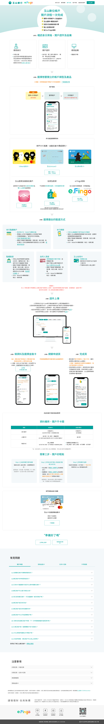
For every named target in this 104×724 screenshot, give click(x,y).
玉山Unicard (51, 166)
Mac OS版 (50, 265)
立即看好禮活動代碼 (23, 369)
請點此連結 (30, 644)
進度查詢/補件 (81, 2)
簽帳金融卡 (15, 683)
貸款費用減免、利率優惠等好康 (54, 186)
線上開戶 (91, 2)
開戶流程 (69, 2)
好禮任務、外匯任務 (18, 667)
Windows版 (56, 265)
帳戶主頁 (57, 2)
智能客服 (41, 721)
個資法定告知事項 (53, 721)
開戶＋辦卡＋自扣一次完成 (52, 172)
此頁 (70, 310)
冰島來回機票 (30, 186)
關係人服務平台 (54, 468)
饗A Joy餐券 (21, 188)
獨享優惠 (63, 2)
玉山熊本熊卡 (79, 166)
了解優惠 (52, 523)
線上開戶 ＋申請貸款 (52, 203)
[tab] (20, 565)
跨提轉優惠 (15, 678)
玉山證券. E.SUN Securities (83, 690)
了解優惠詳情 (66, 82)
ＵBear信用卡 (23, 166)
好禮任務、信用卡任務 (18, 672)
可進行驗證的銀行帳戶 (24, 238)
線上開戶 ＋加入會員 (80, 199)
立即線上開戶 (43, 542)
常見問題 (46, 721)
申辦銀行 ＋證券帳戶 (24, 205)
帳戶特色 (75, 2)
